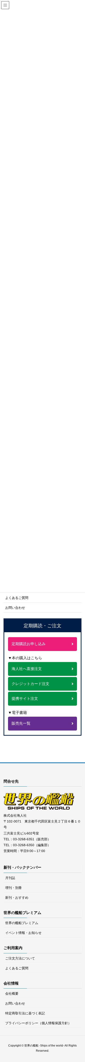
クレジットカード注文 (30, 684)
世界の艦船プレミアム (21, 923)
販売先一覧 (21, 723)
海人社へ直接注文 (27, 669)
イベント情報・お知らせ (23, 933)
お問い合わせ (15, 607)
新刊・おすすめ (16, 897)
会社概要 (11, 993)
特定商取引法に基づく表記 (25, 1013)
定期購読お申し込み (29, 644)
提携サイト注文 (25, 698)
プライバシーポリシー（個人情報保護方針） (38, 1023)
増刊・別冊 (13, 888)
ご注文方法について (20, 958)
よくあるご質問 (16, 598)
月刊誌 (10, 878)
